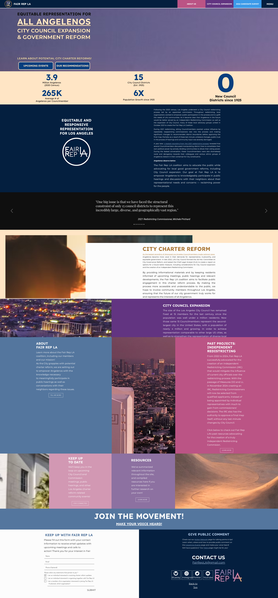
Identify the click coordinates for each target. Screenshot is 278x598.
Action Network (201, 539)
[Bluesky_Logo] (176, 573)
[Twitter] (197, 573)
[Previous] (12, 211)
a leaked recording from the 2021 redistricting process (186, 144)
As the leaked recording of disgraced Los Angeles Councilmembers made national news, (179, 254)
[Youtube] (208, 573)
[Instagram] (186, 573)
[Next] (266, 211)
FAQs (206, 548)
